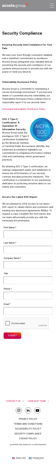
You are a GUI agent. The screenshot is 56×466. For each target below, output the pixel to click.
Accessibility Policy (28, 428)
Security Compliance (28, 433)
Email (7, 304)
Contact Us (13, 401)
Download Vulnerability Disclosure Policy (23, 109)
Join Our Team (37, 401)
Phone (8, 288)
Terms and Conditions (28, 424)
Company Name (12, 258)
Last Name (10, 242)
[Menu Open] (52, 5)
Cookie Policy (28, 438)
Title (6, 273)
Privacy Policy (28, 419)
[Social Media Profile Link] (19, 410)
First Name (10, 227)
